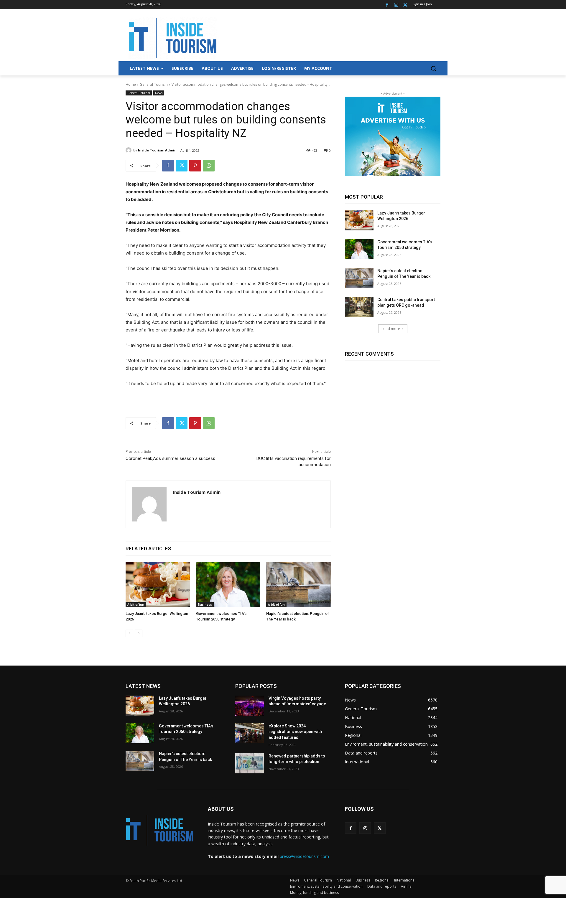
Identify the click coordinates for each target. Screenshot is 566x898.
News (158, 93)
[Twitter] (405, 4)
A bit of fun (135, 604)
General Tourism (154, 84)
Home (131, 84)
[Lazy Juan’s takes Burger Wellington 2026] (158, 584)
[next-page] (138, 633)
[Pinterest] (195, 165)
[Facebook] (387, 4)
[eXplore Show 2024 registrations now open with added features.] (249, 733)
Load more (390, 328)
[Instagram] (396, 4)
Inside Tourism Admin (157, 150)
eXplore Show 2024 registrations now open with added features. (295, 732)
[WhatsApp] (209, 165)
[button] (433, 68)
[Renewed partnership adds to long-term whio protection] (249, 763)
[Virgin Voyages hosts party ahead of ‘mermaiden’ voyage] (249, 706)
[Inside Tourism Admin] (129, 150)
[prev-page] (129, 633)
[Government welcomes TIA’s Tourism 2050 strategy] (228, 584)
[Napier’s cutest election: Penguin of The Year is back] (298, 584)
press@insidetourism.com (304, 856)
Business (205, 604)
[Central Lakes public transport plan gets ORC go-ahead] (359, 307)
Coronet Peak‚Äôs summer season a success (170, 458)
